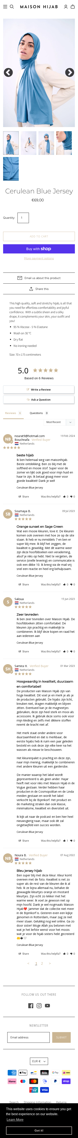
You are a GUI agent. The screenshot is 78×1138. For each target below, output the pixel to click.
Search (14, 1102)
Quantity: (9, 218)
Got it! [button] (39, 1130)
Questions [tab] (36, 413)
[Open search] (12, 7)
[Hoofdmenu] (5, 7)
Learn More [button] (15, 1119)
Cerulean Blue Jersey (30, 487)
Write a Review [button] (41, 389)
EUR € (36, 1061)
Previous (8, 73)
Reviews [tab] (10, 413)
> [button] (50, 963)
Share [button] (25, 496)
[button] (65, 496)
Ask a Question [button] (41, 399)
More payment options (39, 258)
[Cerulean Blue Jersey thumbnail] (11, 143)
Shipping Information (37, 1102)
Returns (61, 1102)
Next (69, 73)
